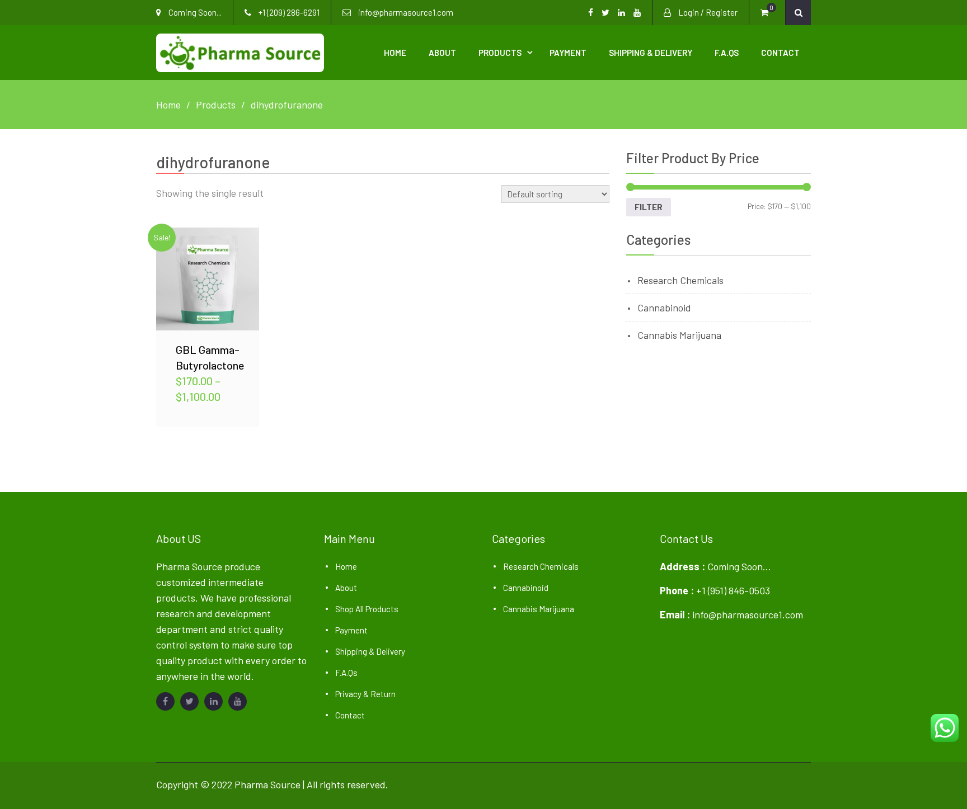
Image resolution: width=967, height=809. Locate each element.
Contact (780, 53)
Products (500, 53)
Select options (207, 278)
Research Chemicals (680, 280)
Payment (568, 53)
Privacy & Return (365, 694)
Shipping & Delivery (650, 53)
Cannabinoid (664, 307)
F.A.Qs (727, 53)
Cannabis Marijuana (679, 335)
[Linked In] (213, 701)
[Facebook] (165, 701)
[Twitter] (189, 701)
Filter (649, 207)
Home (395, 53)
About (442, 53)
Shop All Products (366, 609)
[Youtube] (237, 701)
